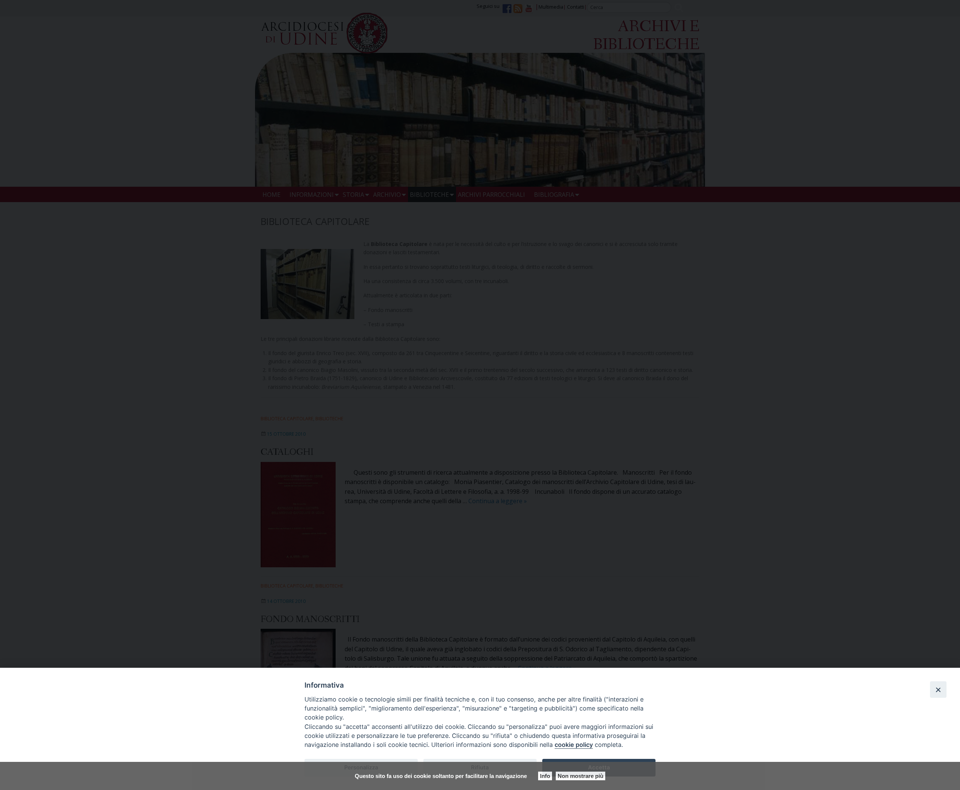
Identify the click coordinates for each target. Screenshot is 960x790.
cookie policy (574, 744)
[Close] (938, 689)
